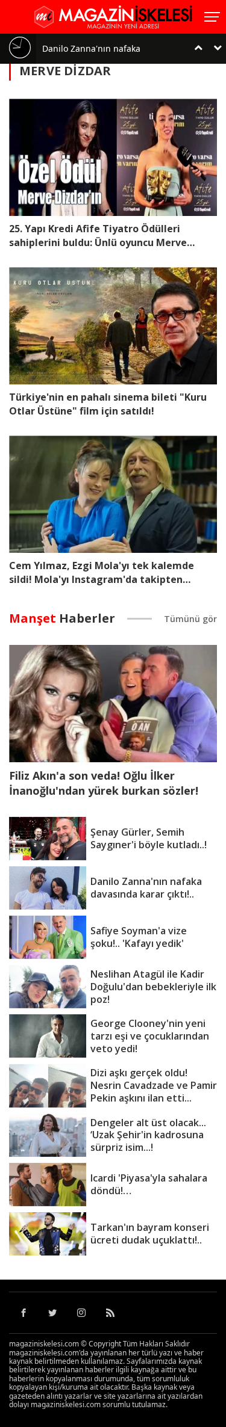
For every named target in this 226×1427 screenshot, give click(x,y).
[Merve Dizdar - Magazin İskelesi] (113, 16)
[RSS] (110, 1312)
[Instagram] (81, 1312)
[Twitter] (52, 1312)
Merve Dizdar (65, 71)
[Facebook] (23, 1312)
